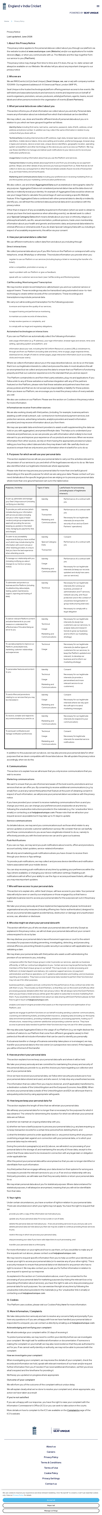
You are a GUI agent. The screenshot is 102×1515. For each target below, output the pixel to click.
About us (51, 1446)
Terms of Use (51, 1468)
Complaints (73, 1410)
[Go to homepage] (41, 1430)
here (64, 1304)
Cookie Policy (51, 1473)
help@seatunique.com (43, 812)
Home (6, 21)
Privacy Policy (18, 1495)
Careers (51, 1452)
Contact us (51, 1483)
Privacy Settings (51, 1478)
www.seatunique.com (39, 51)
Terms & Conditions (51, 1462)
